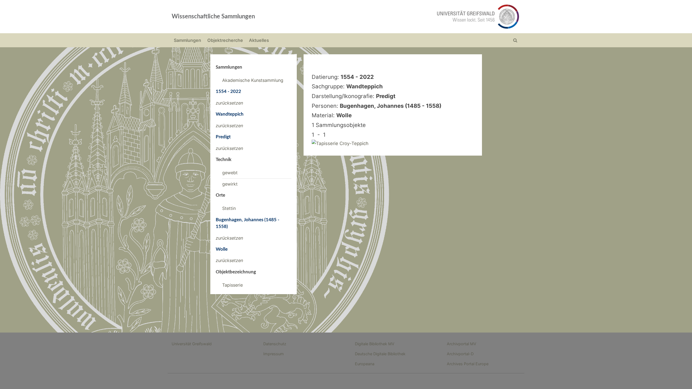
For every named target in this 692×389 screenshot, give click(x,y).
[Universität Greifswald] (423, 17)
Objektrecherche (225, 40)
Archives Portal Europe (467, 363)
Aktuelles (259, 40)
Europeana (364, 363)
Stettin (229, 208)
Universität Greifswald (192, 343)
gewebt (230, 172)
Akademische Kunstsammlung (252, 80)
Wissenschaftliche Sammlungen (213, 16)
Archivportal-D (460, 353)
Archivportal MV (461, 343)
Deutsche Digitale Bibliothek (380, 353)
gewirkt (230, 184)
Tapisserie (232, 285)
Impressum (273, 353)
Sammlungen (187, 40)
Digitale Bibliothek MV (374, 343)
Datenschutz (274, 343)
